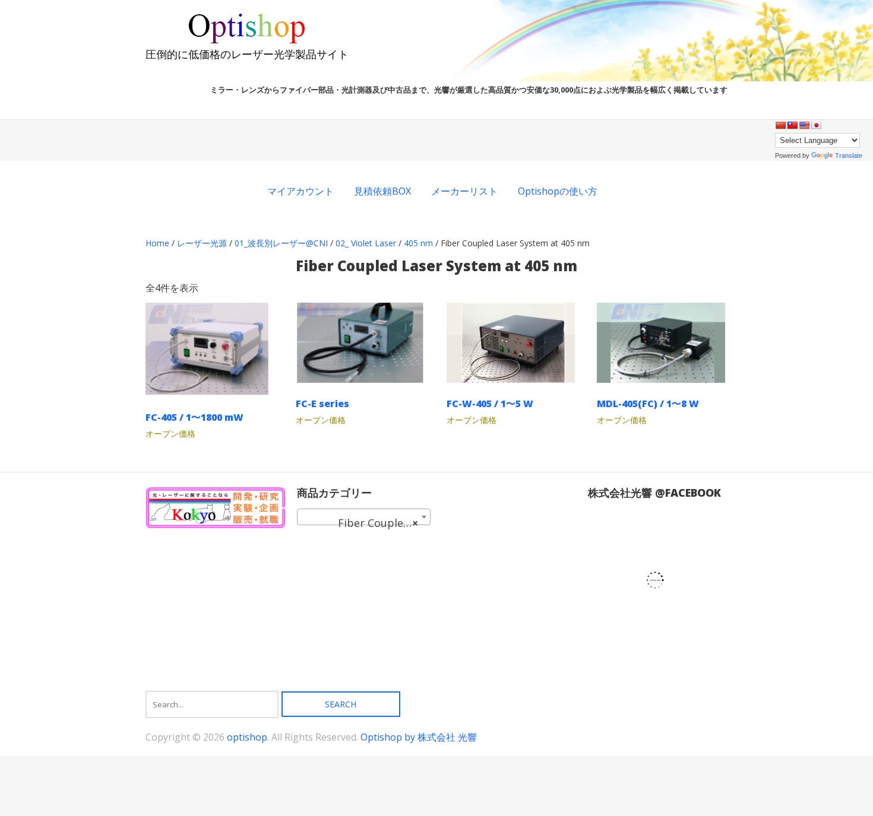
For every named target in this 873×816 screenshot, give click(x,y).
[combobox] (364, 517)
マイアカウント (300, 191)
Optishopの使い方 (557, 191)
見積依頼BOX (382, 191)
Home (157, 243)
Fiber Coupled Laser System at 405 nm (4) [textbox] (366, 523)
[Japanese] (816, 125)
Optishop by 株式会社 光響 (418, 737)
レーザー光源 (202, 243)
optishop (247, 737)
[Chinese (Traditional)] (792, 125)
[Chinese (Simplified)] (780, 125)
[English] (804, 125)
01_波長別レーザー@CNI (281, 243)
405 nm (418, 243)
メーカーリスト (464, 191)
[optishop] (247, 41)
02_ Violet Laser (366, 243)
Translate (848, 155)
